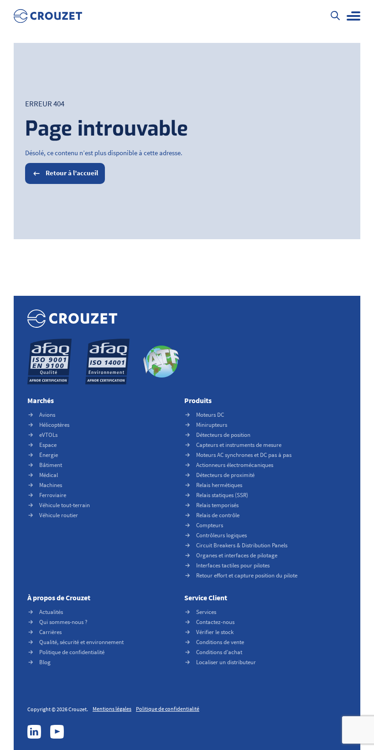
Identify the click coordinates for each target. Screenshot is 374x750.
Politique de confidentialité (71, 652)
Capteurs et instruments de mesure (238, 445)
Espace (48, 445)
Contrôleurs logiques (221, 535)
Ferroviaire (52, 495)
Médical (48, 475)
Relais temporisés (217, 505)
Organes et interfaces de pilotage (236, 555)
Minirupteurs (211, 425)
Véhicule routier (58, 515)
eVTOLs (48, 435)
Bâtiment (50, 465)
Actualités (51, 612)
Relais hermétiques (219, 485)
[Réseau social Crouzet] (34, 732)
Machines (50, 485)
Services (206, 612)
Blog (45, 662)
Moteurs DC (210, 415)
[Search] (335, 16)
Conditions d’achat (219, 652)
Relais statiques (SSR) (222, 495)
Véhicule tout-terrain (64, 505)
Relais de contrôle (217, 515)
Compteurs (209, 525)
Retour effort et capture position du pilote (246, 575)
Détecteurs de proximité (225, 475)
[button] (353, 16)
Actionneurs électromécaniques (234, 465)
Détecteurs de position (223, 435)
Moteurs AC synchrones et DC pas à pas (243, 455)
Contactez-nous (215, 622)
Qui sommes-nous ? (63, 622)
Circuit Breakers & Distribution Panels (241, 545)
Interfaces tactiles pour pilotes (233, 565)
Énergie (48, 455)
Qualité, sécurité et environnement (81, 642)
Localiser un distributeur (226, 662)
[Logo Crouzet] (48, 16)
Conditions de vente (220, 642)
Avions (47, 415)
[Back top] (349, 724)
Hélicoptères (54, 425)
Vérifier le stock (215, 632)
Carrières (50, 632)
